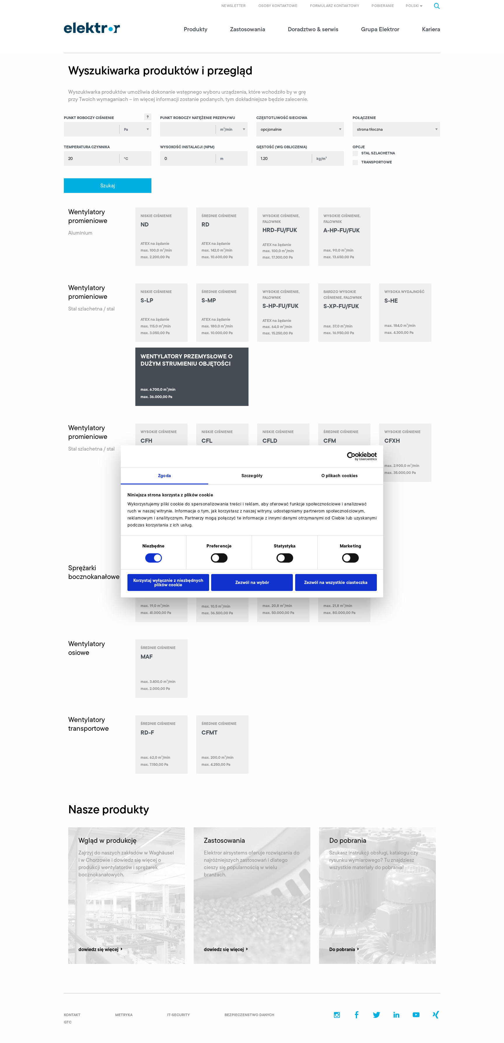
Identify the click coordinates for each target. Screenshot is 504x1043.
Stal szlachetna (378, 153)
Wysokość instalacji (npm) (187, 147)
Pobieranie (383, 5)
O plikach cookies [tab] (339, 475)
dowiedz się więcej (98, 949)
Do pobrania (342, 949)
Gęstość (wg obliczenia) (281, 147)
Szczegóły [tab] (252, 475)
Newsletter (233, 5)
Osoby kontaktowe (278, 5)
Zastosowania (247, 29)
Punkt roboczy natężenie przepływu (197, 118)
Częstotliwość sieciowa (281, 118)
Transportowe (376, 162)
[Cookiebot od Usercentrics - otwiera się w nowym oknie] (351, 456)
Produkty (195, 29)
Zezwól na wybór (252, 582)
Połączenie (364, 118)
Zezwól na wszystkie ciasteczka (336, 582)
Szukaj (107, 185)
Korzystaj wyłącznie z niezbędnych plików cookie (168, 582)
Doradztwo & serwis (313, 29)
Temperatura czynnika (87, 147)
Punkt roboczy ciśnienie (89, 118)
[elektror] (92, 28)
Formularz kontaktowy (334, 5)
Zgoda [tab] (164, 475)
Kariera (431, 29)
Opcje (359, 147)
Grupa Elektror (380, 29)
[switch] (219, 558)
